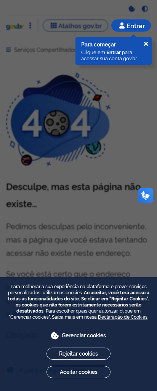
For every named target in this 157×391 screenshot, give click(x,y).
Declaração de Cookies (122, 316)
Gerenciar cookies (84, 334)
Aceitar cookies (79, 371)
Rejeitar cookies (78, 353)
